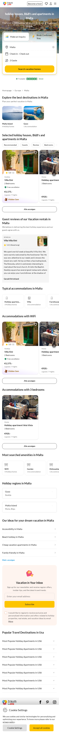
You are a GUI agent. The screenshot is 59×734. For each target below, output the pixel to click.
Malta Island (7, 124)
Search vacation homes (29, 69)
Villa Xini (8, 180)
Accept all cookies (41, 728)
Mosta (7, 509)
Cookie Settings (14, 728)
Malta (26, 90)
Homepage (7, 90)
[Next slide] (54, 174)
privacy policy (9, 722)
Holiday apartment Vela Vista (18, 425)
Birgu (13, 509)
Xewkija (7, 237)
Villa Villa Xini (10, 240)
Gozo (26, 124)
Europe (18, 90)
